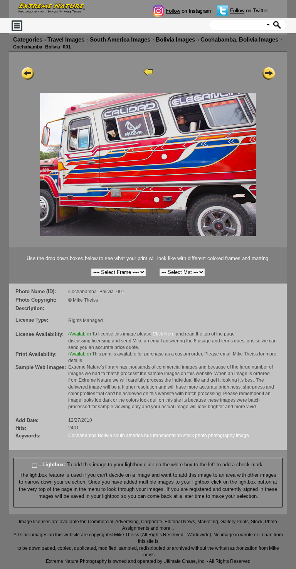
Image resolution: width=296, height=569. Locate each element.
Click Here (164, 334)
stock (188, 435)
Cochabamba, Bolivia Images (240, 40)
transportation (167, 435)
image (242, 435)
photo (201, 435)
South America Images (121, 40)
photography (221, 435)
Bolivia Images (176, 40)
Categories (27, 40)
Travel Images (66, 40)
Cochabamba (82, 435)
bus (148, 435)
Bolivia (105, 435)
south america (128, 435)
